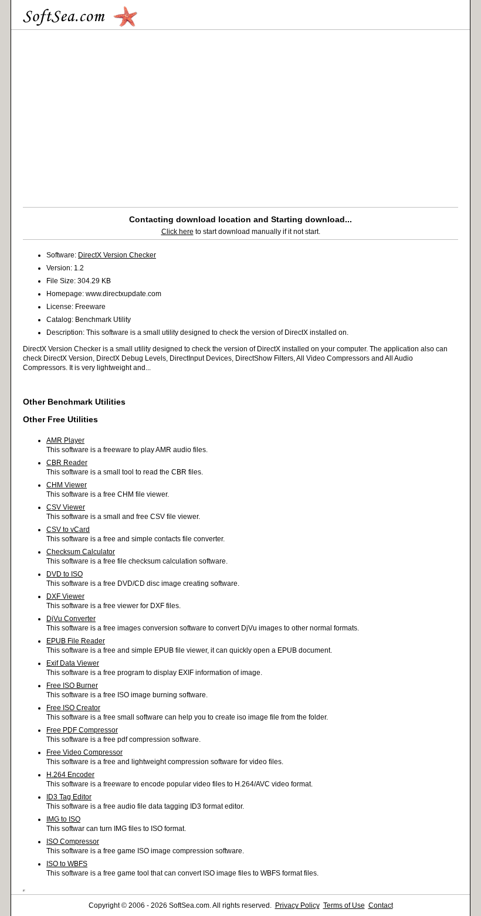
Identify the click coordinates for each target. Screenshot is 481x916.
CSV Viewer (65, 507)
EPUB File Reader (75, 641)
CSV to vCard (68, 529)
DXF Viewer (65, 596)
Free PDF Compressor (82, 730)
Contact (380, 905)
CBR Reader (66, 463)
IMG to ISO (63, 819)
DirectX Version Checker (117, 255)
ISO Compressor (72, 841)
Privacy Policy (297, 905)
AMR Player (65, 440)
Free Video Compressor (84, 752)
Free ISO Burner (72, 685)
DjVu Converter (71, 619)
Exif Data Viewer (72, 663)
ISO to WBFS (66, 864)
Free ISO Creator (73, 708)
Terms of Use (344, 905)
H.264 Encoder (70, 775)
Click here (177, 232)
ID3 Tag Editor (69, 797)
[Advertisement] (121, 115)
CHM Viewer (66, 485)
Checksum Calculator (80, 552)
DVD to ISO (64, 574)
